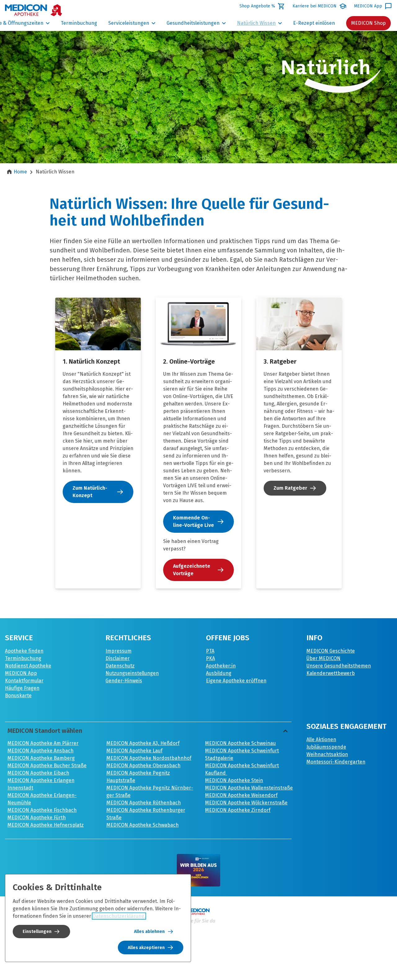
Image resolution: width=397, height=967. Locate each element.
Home (20, 172)
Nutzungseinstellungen (132, 673)
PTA (210, 651)
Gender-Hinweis (123, 681)
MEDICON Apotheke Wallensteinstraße (249, 788)
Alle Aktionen (321, 739)
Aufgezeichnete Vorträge (191, 569)
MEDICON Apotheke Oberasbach (143, 765)
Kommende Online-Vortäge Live (193, 521)
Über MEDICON (323, 658)
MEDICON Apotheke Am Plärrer (42, 743)
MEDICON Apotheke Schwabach (142, 825)
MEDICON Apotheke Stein (234, 780)
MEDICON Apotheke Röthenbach (143, 803)
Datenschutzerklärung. (118, 916)
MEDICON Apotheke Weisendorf (241, 795)
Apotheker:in (221, 666)
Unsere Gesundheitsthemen (338, 666)
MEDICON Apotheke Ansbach (40, 751)
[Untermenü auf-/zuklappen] (48, 23)
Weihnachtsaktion (327, 754)
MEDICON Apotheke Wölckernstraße (246, 803)
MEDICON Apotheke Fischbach (42, 810)
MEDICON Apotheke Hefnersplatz (45, 825)
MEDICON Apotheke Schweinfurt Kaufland (242, 769)
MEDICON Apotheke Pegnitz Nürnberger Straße (149, 791)
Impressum (118, 651)
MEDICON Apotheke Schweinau (240, 743)
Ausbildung (218, 673)
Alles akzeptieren (146, 947)
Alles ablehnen (149, 931)
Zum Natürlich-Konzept (90, 491)
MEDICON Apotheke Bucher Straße (47, 765)
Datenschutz (120, 666)
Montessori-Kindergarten (335, 762)
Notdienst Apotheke (28, 666)
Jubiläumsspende (326, 747)
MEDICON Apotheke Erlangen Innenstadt (40, 784)
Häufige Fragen (22, 688)
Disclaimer (117, 658)
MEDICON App (21, 673)
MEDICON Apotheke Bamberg (41, 758)
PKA (210, 658)
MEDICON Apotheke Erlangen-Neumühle (42, 799)
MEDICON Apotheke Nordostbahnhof (148, 758)
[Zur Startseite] (33, 10)
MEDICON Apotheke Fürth (36, 817)
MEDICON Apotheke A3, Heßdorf (143, 743)
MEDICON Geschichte (330, 651)
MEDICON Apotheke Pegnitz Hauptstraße (138, 776)
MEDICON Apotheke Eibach (38, 773)
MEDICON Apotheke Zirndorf (237, 810)
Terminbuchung (23, 658)
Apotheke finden (24, 651)
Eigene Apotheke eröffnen (236, 681)
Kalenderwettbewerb (330, 673)
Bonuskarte (18, 695)
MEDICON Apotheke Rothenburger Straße (145, 813)
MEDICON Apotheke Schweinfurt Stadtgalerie (242, 754)
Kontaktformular (24, 681)
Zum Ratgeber (290, 488)
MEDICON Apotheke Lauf (134, 751)
